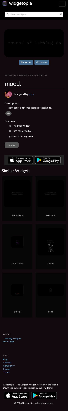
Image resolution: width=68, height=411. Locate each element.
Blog (5, 359)
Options (11, 145)
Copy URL (27, 62)
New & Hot (8, 341)
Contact (7, 362)
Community (9, 365)
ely (8, 113)
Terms (6, 372)
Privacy (6, 368)
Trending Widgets (12, 338)
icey (31, 94)
